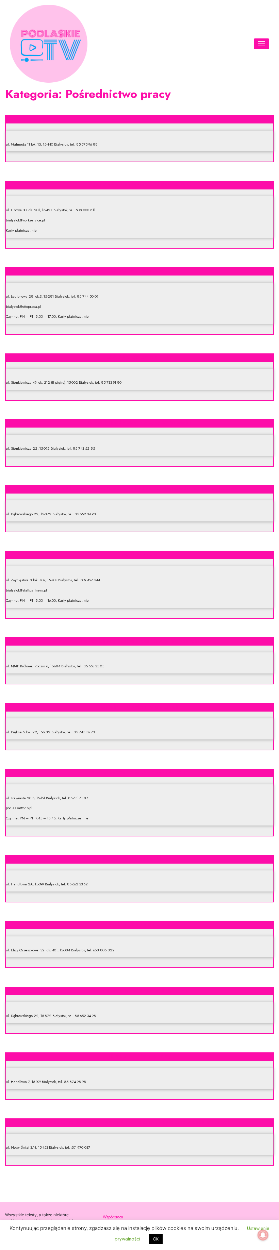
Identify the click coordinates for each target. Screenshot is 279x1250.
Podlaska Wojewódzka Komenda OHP (139, 772)
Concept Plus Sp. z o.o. (140, 118)
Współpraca (113, 1217)
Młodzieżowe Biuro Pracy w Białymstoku (139, 990)
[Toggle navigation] (261, 43)
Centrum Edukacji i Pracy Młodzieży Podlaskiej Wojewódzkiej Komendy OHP (139, 489)
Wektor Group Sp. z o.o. (139, 924)
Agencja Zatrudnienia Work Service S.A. (140, 184)
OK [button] (156, 1239)
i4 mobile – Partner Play (139, 1056)
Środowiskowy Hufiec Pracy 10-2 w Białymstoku (139, 641)
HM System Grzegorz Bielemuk (139, 859)
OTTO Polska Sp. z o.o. (140, 270)
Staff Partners (140, 555)
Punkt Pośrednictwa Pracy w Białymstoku (139, 423)
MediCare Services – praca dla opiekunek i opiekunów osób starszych (139, 1122)
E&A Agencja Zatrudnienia (139, 357)
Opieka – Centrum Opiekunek (139, 707)
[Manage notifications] (263, 1235)
